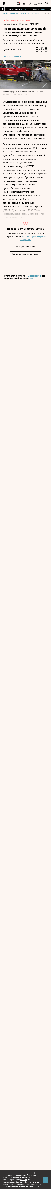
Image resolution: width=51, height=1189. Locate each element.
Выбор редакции (10, 13)
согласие (23, 1180)
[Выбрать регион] (29, 3)
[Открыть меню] (46, 3)
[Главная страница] (4, 3)
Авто (15, 24)
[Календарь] (18, 3)
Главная (7, 24)
